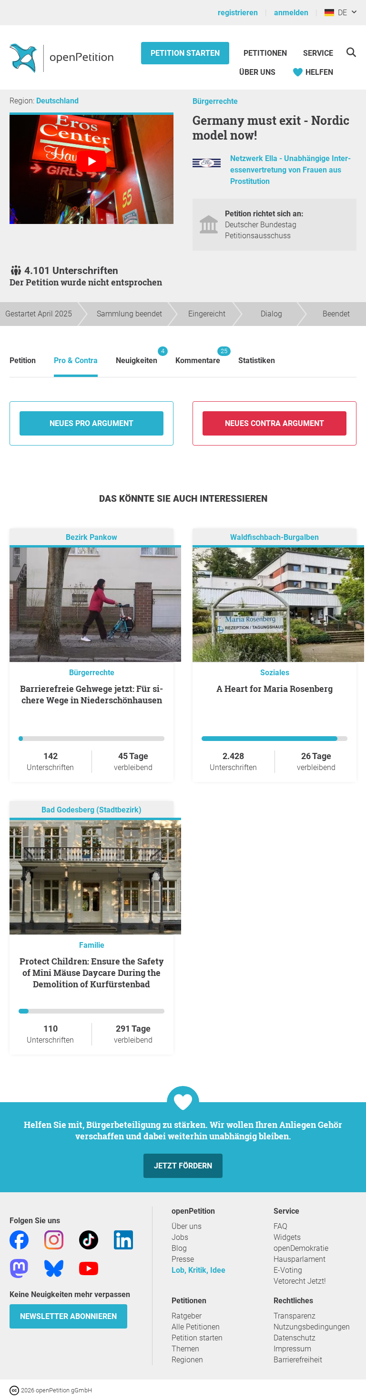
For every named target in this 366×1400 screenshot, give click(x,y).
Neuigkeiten (136, 356)
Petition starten (185, 53)
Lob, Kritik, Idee (198, 1270)
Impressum (292, 1348)
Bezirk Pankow (91, 537)
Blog (179, 1248)
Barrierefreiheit (298, 1359)
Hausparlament (299, 1259)
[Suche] (351, 52)
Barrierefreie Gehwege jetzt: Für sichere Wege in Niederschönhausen (91, 694)
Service (318, 53)
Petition (23, 360)
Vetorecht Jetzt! (300, 1281)
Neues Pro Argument (91, 423)
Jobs (180, 1237)
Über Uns (257, 72)
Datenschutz (294, 1337)
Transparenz (294, 1315)
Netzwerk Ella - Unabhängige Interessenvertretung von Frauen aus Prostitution (290, 170)
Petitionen (266, 53)
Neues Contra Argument (274, 423)
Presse (183, 1259)
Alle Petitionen (196, 1326)
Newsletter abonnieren (68, 1316)
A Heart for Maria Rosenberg (274, 688)
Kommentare (197, 356)
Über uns (187, 1226)
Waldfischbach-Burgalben (274, 537)
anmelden (291, 12)
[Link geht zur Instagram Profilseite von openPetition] (53, 1239)
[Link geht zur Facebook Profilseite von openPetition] (19, 1239)
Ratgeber (187, 1315)
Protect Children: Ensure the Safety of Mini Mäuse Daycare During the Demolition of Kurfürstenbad (92, 972)
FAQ (280, 1226)
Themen (185, 1348)
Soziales (274, 672)
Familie (91, 945)
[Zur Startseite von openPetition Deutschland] (63, 57)
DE (340, 12)
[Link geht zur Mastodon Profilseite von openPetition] (19, 1268)
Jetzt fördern (183, 1165)
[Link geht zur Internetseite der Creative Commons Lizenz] (15, 1389)
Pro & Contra (76, 360)
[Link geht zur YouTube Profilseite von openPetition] (88, 1268)
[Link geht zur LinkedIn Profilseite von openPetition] (123, 1239)
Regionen (187, 1359)
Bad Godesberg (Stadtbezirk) (91, 810)
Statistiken (256, 360)
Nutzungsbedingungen (312, 1326)
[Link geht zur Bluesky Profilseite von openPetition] (53, 1268)
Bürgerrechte (215, 101)
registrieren (238, 12)
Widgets (287, 1237)
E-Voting (288, 1270)
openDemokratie (301, 1248)
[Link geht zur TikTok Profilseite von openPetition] (88, 1239)
